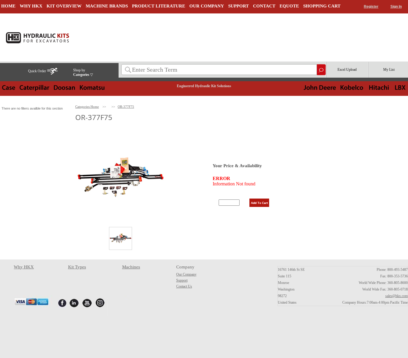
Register (371, 6)
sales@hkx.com (396, 296)
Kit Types (77, 267)
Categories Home (87, 106)
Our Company (186, 274)
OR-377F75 (126, 106)
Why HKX (24, 267)
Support (182, 280)
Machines (131, 267)
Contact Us (184, 286)
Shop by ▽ (83, 72)
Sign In (396, 6)
